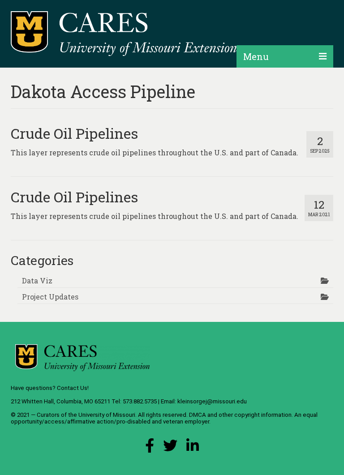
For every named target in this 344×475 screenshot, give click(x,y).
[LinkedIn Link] (192, 448)
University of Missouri (106, 414)
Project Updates (50, 296)
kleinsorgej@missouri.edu (212, 401)
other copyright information (255, 414)
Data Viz (37, 280)
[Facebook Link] (149, 448)
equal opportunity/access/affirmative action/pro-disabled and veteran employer (164, 418)
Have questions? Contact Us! (50, 388)
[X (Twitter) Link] (170, 448)
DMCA (197, 414)
